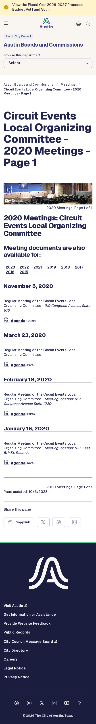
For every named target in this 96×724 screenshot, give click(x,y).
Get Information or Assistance (30, 614)
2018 (65, 267)
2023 (10, 267)
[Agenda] (7, 320)
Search (88, 23)
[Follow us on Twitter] (41, 703)
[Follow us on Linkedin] (54, 703)
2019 (51, 267)
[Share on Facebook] (58, 522)
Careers (11, 659)
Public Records (17, 632)
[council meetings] (48, 203)
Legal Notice (15, 668)
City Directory (16, 650)
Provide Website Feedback (27, 623)
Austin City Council (18, 36)
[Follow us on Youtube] (66, 703)
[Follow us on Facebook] (16, 703)
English (79, 24)
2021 (37, 267)
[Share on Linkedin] (74, 522)
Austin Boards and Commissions (28, 84)
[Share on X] (43, 522)
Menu (7, 23)
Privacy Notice (16, 677)
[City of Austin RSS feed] (79, 703)
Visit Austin (13, 606)
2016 (10, 272)
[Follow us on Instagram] (29, 703)
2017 (79, 267)
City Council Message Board (28, 642)
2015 (24, 272)
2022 (24, 267)
